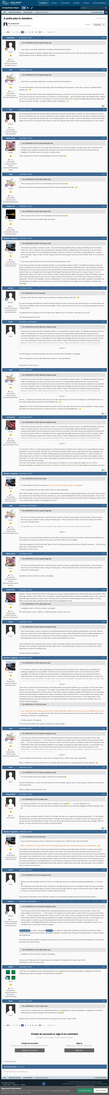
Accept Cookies (85, 1090)
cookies (14, 1090)
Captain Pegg (43, 43)
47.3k (11, 160)
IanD (10, 70)
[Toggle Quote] (21, 43)
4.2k (11, 228)
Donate (86, 3)
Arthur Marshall (44, 143)
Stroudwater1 (10, 794)
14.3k (11, 988)
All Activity (65, 3)
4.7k (11, 128)
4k (11, 260)
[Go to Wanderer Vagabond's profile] (10, 246)
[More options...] (104, 38)
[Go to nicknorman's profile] (10, 425)
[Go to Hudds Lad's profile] (10, 214)
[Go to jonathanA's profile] (10, 45)
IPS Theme (4, 1082)
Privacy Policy (7, 1084)
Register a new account (29, 1050)
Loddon (41, 799)
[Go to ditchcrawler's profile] (10, 146)
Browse (43, 3)
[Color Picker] (32, 8)
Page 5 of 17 (51, 32)
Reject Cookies (100, 1090)
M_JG (41, 478)
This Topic (98, 8)
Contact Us (15, 1084)
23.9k (11, 438)
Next (40, 32)
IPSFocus (12, 1082)
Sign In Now (79, 1050)
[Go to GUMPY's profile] (10, 975)
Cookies (23, 1084)
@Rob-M (49, 930)
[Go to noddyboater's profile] (5, 24)
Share (88, 24)
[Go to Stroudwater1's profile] (10, 802)
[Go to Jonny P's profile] (10, 296)
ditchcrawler (10, 138)
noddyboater (15, 23)
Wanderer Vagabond (10, 238)
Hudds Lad (10, 206)
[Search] (106, 8)
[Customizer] (28, 8)
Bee (10, 109)
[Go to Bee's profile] (10, 117)
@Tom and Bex (24, 930)
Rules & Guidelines (100, 3)
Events (54, 3)
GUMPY (10, 967)
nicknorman (43, 243)
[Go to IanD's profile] (10, 77)
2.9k (11, 816)
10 (36, 32)
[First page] (4, 32)
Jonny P (10, 288)
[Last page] (44, 32)
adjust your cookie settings (61, 1090)
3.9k (11, 59)
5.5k (11, 306)
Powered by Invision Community (85, 1085)
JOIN (23, 8)
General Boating (25, 26)
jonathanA (10, 38)
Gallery (77, 3)
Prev (8, 32)
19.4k (11, 91)
